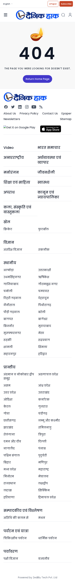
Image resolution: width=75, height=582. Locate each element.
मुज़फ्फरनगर (12, 333)
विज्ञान (8, 242)
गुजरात (43, 407)
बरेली (41, 312)
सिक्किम (44, 490)
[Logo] (37, 15)
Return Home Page (37, 79)
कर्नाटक (44, 400)
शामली (8, 347)
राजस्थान (9, 483)
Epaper (66, 113)
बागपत (8, 319)
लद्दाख (7, 490)
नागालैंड (9, 448)
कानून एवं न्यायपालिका (48, 195)
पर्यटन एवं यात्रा (16, 531)
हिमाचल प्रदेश (47, 497)
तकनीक (44, 250)
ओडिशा (8, 400)
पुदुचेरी (42, 455)
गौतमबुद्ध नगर (48, 284)
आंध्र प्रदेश (44, 386)
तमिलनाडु (44, 427)
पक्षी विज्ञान (10, 559)
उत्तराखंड (43, 393)
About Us (9, 113)
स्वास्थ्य (43, 182)
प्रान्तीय (9, 367)
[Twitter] (12, 106)
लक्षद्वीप (43, 483)
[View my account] (70, 14)
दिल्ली (42, 441)
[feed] (40, 106)
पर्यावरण (10, 551)
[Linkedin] (19, 106)
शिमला (42, 347)
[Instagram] (26, 106)
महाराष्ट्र (43, 469)
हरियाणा (9, 497)
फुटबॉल (43, 229)
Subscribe (66, 3)
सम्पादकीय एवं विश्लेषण (22, 510)
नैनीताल (9, 305)
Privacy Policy (29, 113)
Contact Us (50, 113)
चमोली (7, 291)
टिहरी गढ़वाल (12, 298)
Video (8, 147)
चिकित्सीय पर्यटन (15, 538)
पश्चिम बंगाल (11, 455)
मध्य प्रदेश (9, 469)
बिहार (7, 462)
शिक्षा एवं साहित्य (16, 182)
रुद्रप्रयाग (44, 340)
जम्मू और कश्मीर (49, 421)
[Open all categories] (5, 15)
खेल (6, 222)
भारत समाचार (49, 147)
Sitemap (66, 119)
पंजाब (42, 448)
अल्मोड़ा (8, 270)
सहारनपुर (9, 354)
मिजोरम (8, 476)
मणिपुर (42, 462)
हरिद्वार (42, 354)
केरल (7, 407)
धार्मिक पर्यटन (47, 538)
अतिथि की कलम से (15, 518)
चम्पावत (43, 291)
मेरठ (41, 333)
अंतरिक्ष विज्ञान (12, 250)
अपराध (9, 192)
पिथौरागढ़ (44, 305)
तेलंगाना (9, 434)
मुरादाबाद (44, 326)
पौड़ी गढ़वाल (11, 312)
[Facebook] (5, 106)
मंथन (41, 518)
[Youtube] (33, 106)
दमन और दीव (12, 441)
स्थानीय (9, 262)
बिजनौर (8, 326)
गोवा (6, 414)
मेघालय (43, 476)
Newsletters (11, 119)
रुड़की (7, 340)
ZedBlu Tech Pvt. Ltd (45, 577)
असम (6, 386)
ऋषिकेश (43, 277)
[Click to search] (63, 14)
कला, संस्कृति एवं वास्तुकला (17, 209)
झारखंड (8, 427)
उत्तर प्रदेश (9, 393)
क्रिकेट (7, 229)
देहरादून (43, 298)
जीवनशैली (46, 172)
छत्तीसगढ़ (9, 421)
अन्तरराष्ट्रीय (13, 157)
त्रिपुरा (42, 434)
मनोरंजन (11, 172)
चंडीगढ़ (42, 414)
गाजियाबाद (10, 284)
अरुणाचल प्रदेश (48, 374)
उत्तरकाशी (44, 270)
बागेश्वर (42, 319)
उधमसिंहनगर (12, 277)
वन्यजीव (43, 559)
